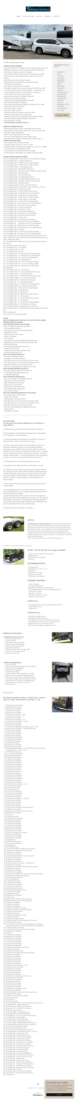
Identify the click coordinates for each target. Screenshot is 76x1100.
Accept (59, 1094)
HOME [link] (18, 16)
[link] (38, 9)
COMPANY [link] (48, 16)
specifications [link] (28, 16)
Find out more (62, 115)
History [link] (57, 16)
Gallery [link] (39, 16)
